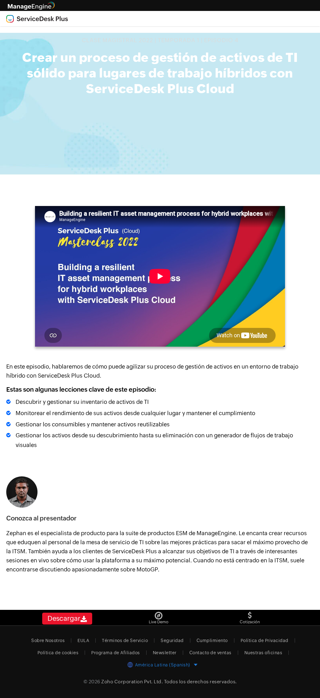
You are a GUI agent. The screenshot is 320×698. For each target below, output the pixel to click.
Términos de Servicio (125, 640)
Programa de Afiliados (115, 652)
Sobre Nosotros (48, 640)
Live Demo (158, 622)
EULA (83, 640)
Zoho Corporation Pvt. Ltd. (132, 681)
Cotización (250, 622)
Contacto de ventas (210, 652)
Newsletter (165, 652)
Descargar (64, 618)
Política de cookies (58, 652)
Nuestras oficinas (263, 652)
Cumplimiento (212, 640)
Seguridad (172, 640)
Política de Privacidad (264, 640)
